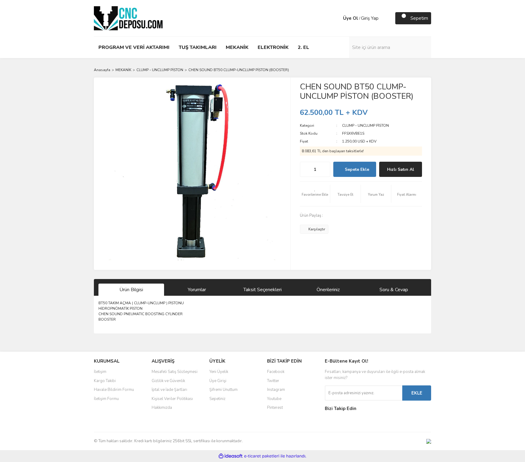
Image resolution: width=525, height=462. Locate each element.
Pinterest (275, 407)
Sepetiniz (217, 399)
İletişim (100, 371)
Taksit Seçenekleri (262, 289)
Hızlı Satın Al (400, 169)
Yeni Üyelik (218, 371)
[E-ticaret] (262, 456)
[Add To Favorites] (315, 194)
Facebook (275, 371)
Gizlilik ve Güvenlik (168, 381)
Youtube (274, 399)
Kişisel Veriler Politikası (172, 399)
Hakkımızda (162, 407)
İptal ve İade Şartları (169, 389)
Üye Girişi (217, 381)
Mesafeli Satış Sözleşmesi (174, 371)
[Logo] (128, 18)
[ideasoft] (230, 456)
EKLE (416, 393)
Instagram (276, 389)
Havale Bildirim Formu (114, 389)
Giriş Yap (370, 18)
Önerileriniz (328, 289)
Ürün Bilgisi (131, 289)
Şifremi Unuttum (223, 389)
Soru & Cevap (393, 289)
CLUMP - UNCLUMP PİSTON (365, 125)
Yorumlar (197, 289)
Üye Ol (350, 18)
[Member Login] (337, 18)
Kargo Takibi (105, 381)
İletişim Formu (106, 399)
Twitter (273, 381)
